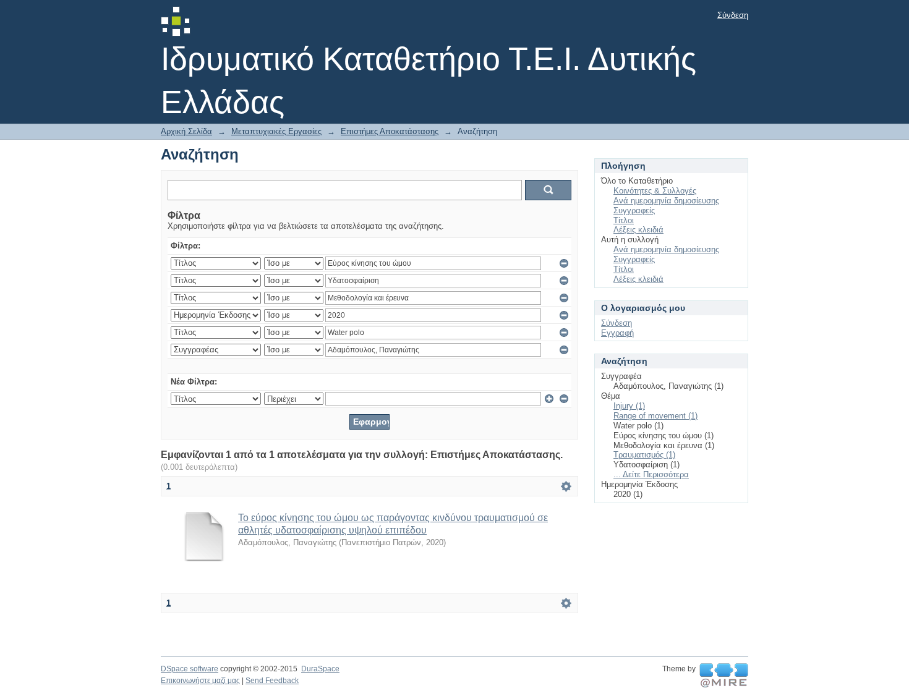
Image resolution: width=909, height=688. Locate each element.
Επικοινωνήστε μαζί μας (200, 680)
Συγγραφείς (634, 210)
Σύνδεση (732, 15)
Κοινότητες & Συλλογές (654, 190)
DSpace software (189, 669)
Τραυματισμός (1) (644, 454)
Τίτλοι (623, 220)
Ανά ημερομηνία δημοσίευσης (666, 200)
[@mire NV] (723, 675)
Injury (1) (629, 405)
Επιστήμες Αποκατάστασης (389, 131)
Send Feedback (272, 680)
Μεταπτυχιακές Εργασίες (276, 131)
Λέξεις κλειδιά (638, 229)
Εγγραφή (617, 333)
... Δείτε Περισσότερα (651, 474)
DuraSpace (320, 669)
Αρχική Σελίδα (186, 131)
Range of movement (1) (655, 415)
